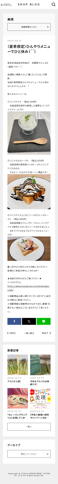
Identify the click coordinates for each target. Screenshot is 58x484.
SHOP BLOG (29, 4)
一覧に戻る (29, 333)
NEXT (45, 333)
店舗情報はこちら (29, 26)
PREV (13, 333)
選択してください (29, 454)
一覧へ (29, 426)
